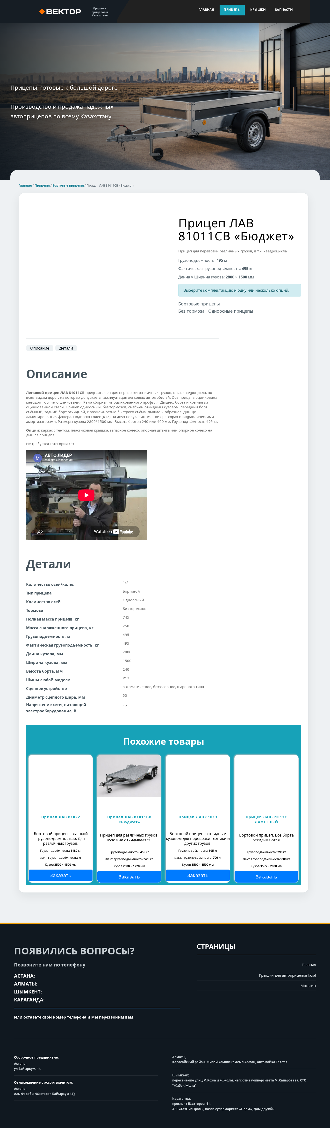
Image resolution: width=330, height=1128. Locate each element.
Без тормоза (191, 311)
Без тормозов (134, 608)
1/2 (126, 582)
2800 (127, 651)
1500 (127, 660)
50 (125, 695)
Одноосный (133, 599)
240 (126, 669)
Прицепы (232, 9)
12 (125, 705)
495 (126, 634)
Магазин (308, 985)
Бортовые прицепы (68, 185)
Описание (39, 348)
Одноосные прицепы (230, 311)
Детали (66, 348)
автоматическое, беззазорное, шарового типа (163, 686)
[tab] (39, 348)
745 (126, 617)
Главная (206, 9)
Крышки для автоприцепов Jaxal (287, 975)
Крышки (258, 9)
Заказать (60, 875)
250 (126, 625)
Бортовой (131, 591)
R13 (126, 677)
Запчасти (284, 9)
